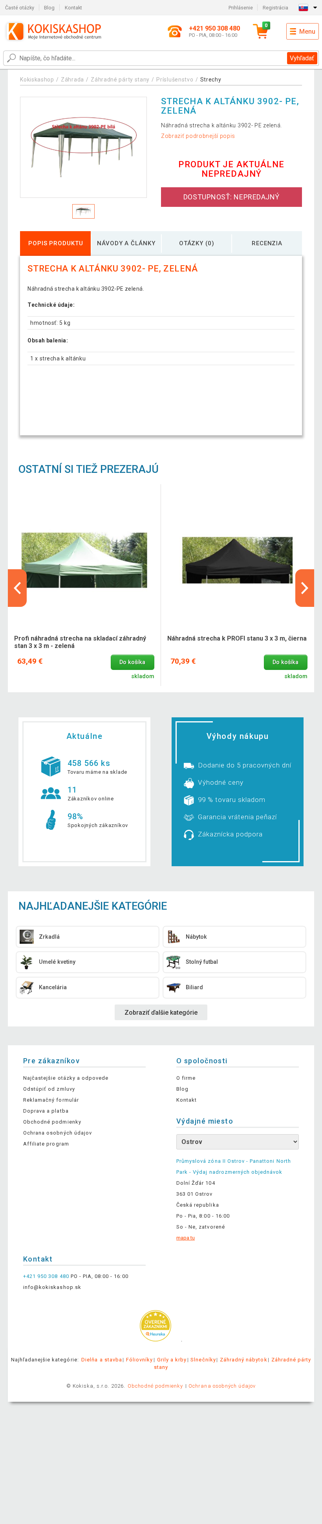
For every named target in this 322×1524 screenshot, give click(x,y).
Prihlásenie (241, 8)
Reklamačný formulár (51, 1100)
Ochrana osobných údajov (57, 1133)
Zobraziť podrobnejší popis (198, 136)
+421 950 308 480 (46, 1276)
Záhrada (72, 79)
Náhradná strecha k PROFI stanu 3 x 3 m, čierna (237, 638)
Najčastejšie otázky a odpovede (65, 1078)
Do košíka (132, 662)
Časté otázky (19, 8)
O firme (186, 1078)
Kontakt (73, 8)
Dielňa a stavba (101, 1360)
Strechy (210, 79)
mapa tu (185, 1238)
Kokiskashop (37, 79)
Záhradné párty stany (120, 79)
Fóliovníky (139, 1360)
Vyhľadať (302, 58)
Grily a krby (172, 1360)
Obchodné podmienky (52, 1122)
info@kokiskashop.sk (52, 1287)
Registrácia (275, 8)
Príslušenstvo (174, 79)
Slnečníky (203, 1360)
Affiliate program (46, 1144)
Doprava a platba (46, 1111)
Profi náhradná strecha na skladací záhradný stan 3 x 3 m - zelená (80, 642)
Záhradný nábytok (243, 1360)
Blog (49, 8)
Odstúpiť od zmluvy (49, 1089)
